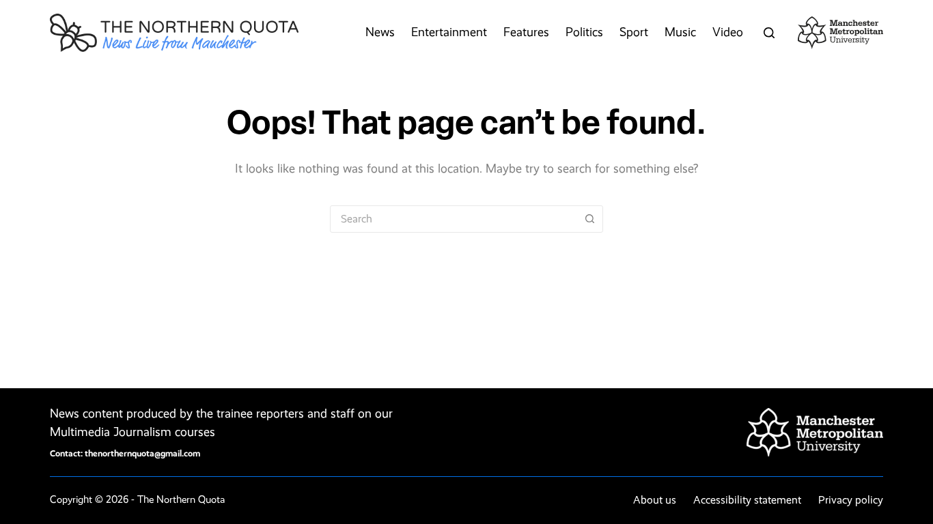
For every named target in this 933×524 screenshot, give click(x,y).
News (380, 32)
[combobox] (453, 219)
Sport (633, 32)
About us (654, 499)
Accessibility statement (747, 499)
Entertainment (449, 32)
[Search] (769, 32)
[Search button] (589, 219)
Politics (584, 32)
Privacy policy (850, 499)
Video (727, 32)
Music (680, 32)
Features (526, 32)
